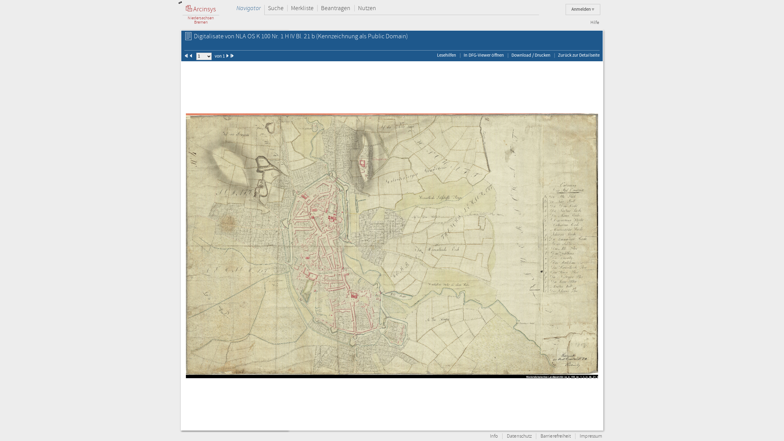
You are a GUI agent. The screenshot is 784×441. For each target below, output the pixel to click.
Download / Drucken (530, 55)
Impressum (591, 436)
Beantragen (336, 8)
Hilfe (594, 22)
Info (494, 436)
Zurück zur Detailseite (579, 55)
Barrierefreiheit (556, 436)
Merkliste (302, 8)
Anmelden (581, 9)
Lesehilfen (446, 55)
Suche (276, 8)
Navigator (248, 8)
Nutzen (367, 8)
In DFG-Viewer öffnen (484, 55)
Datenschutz (519, 436)
